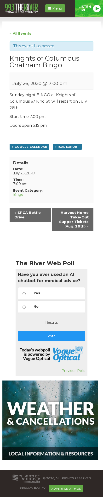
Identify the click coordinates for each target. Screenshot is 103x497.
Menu (56, 8)
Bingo (18, 194)
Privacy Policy (33, 488)
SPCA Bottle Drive (27, 214)
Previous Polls (73, 371)
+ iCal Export (67, 146)
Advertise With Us (66, 488)
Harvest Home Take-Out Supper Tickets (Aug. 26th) (74, 219)
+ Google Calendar (29, 146)
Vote (52, 336)
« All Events (20, 33)
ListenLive (85, 8)
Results (51, 322)
